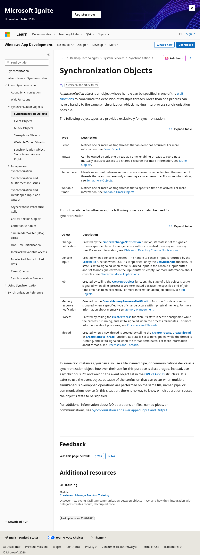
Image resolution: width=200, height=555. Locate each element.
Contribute (73, 547)
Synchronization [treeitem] (18, 71)
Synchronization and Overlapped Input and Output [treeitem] (25, 194)
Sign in (190, 34)
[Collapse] (48, 55)
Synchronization (139, 58)
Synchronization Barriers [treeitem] (27, 278)
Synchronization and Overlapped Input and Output (129, 410)
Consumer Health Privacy (118, 547)
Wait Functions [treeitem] (20, 99)
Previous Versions (36, 547)
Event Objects (112, 149)
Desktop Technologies (84, 58)
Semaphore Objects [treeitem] (27, 135)
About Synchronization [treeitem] (26, 92)
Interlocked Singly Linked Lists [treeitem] (27, 261)
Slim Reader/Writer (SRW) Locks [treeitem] (27, 235)
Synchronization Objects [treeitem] (30, 114)
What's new (164, 45)
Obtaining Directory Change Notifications (151, 250)
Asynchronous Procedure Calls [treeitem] (27, 209)
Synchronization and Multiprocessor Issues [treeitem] (25, 180)
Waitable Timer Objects (119, 192)
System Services (114, 58)
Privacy (89, 547)
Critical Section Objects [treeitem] (26, 219)
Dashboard (186, 45)
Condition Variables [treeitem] (24, 226)
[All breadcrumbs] (63, 58)
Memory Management (139, 309)
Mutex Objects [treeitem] (23, 128)
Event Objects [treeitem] (23, 121)
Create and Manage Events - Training (84, 495)
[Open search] (181, 34)
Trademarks (171, 547)
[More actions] (190, 58)
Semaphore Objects (99, 180)
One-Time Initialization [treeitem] (26, 245)
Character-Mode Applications (120, 274)
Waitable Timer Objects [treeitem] (29, 142)
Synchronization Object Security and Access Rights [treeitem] (29, 154)
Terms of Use (150, 547)
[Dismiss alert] (192, 8)
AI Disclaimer (12, 547)
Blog (56, 547)
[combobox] (27, 62)
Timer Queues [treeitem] (20, 271)
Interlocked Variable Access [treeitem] (29, 252)
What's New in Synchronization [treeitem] (28, 78)
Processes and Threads (142, 325)
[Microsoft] (7, 34)
